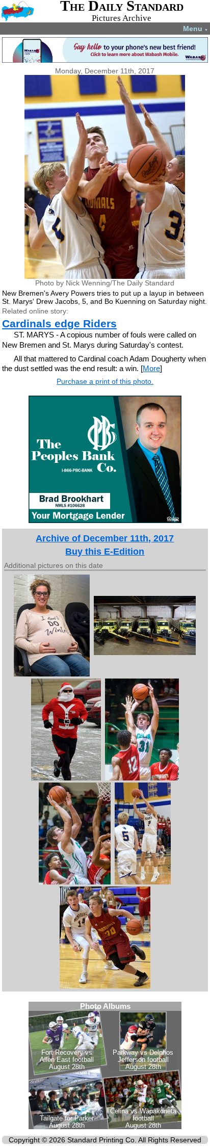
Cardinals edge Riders (59, 323)
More (151, 368)
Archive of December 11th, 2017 (105, 538)
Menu (195, 28)
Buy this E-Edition (104, 551)
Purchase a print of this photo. (105, 381)
